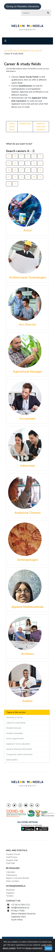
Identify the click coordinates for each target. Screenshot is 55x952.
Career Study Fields (12, 126)
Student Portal (13, 854)
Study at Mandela (19, 50)
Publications (11, 875)
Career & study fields (15, 722)
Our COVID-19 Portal (27, 822)
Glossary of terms (14, 717)
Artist (27, 230)
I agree (48, 948)
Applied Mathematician (27, 607)
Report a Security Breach (17, 878)
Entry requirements (15, 738)
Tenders (10, 896)
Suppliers (10, 893)
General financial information (19, 749)
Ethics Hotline (12, 881)
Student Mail (12, 860)
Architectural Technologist (27, 277)
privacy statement (33, 948)
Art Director (27, 324)
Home (7, 50)
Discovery (35, 50)
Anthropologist (27, 560)
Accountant (27, 419)
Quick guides (12, 759)
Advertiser (27, 466)
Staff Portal (11, 857)
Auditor (27, 701)
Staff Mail (10, 863)
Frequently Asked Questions (19, 754)
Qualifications (25, 123)
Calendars (10, 872)
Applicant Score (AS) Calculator (41, 126)
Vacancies (10, 890)
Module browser (13, 728)
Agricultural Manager (27, 371)
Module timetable (14, 733)
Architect (27, 654)
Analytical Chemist (27, 513)
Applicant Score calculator (18, 744)
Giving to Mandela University (22, 6)
